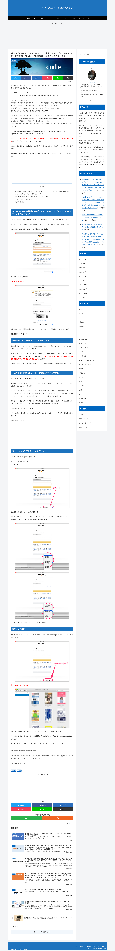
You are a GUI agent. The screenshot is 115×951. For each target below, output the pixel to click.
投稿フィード (83, 419)
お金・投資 (83, 343)
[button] (103, 54)
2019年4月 (82, 272)
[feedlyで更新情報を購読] (26, 818)
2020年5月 (82, 259)
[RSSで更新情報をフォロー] (57, 818)
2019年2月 (82, 280)
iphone (81, 322)
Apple (81, 313)
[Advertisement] (57, 35)
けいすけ (92, 82)
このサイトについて (79, 946)
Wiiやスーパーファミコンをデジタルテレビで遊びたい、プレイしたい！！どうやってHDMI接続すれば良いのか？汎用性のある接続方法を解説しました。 (92, 130)
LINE (80, 330)
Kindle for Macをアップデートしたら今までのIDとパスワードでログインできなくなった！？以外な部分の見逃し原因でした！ (91, 117)
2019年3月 (82, 276)
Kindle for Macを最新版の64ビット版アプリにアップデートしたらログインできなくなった (42, 191)
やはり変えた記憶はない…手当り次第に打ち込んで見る (31, 197)
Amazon (14, 770)
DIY (80, 318)
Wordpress (83, 339)
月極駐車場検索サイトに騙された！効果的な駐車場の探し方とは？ (92, 217)
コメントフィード (85, 423)
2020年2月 (82, 268)
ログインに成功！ (20, 202)
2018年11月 (83, 289)
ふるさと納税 (83, 347)
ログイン (82, 414)
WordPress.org (84, 427)
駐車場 (81, 403)
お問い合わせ (89, 946)
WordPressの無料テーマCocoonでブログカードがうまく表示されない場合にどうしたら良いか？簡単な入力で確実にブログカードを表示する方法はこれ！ (91, 162)
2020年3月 (82, 263)
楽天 (80, 390)
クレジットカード (85, 364)
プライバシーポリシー (99, 946)
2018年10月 (83, 293)
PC (80, 335)
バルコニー (83, 373)
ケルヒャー (83, 369)
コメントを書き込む (42, 932)
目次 (39, 186)
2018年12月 (83, 285)
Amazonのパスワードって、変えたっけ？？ (28, 194)
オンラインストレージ (86, 360)
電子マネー (83, 398)
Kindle (19, 770)
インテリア (83, 356)
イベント (82, 352)
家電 (80, 381)
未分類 (81, 386)
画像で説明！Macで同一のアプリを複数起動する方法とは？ (91, 141)
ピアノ (81, 377)
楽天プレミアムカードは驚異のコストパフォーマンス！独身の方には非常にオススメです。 (91, 149)
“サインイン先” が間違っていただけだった (27, 199)
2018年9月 (82, 297)
